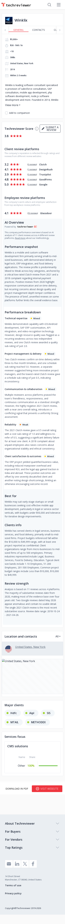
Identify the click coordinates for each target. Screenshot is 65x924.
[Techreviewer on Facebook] (33, 864)
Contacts (38, 29)
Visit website (49, 789)
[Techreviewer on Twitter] (25, 864)
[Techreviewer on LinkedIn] (17, 864)
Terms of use (13, 885)
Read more (20, 238)
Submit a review (51, 128)
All (57, 636)
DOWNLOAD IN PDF (17, 788)
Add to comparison (19, 112)
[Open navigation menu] (58, 4)
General (18, 29)
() (32, 164)
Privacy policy (13, 893)
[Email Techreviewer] (9, 864)
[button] (32, 676)
